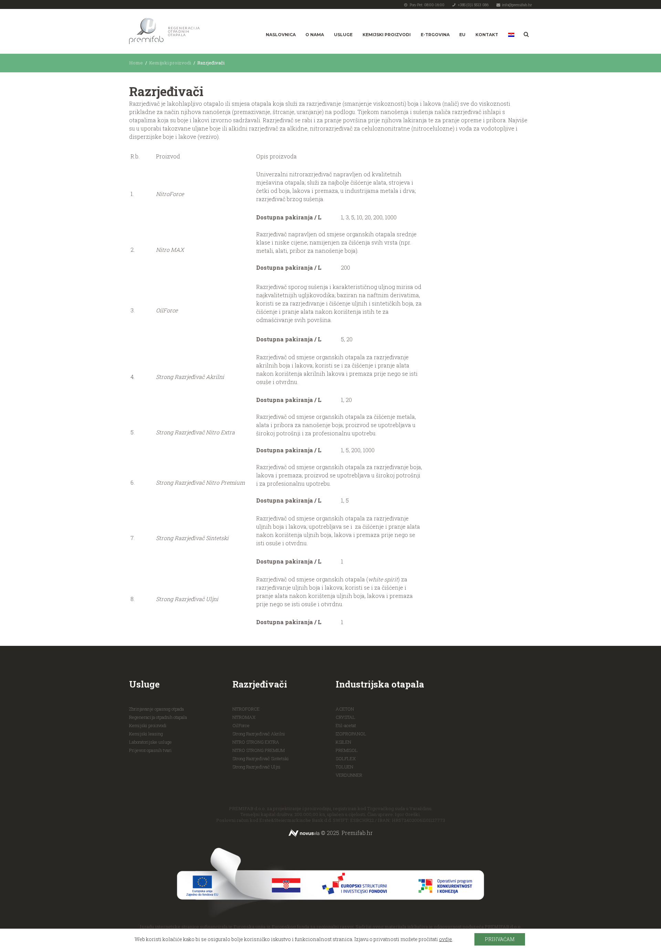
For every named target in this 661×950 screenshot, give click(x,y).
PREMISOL (347, 750)
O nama (314, 34)
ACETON (345, 709)
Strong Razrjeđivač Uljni (256, 767)
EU (462, 34)
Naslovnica (281, 34)
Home (136, 63)
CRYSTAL (345, 717)
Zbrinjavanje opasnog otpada (156, 709)
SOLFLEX (346, 758)
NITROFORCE (246, 709)
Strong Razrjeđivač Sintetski (260, 758)
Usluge (343, 34)
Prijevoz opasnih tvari (150, 750)
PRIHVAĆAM (500, 939)
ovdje (445, 939)
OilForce (241, 725)
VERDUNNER (349, 775)
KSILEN (343, 742)
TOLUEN (344, 767)
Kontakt (486, 34)
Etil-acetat (346, 725)
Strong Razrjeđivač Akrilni (258, 734)
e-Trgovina (435, 34)
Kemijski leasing (146, 734)
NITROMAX (243, 717)
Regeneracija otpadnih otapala (158, 717)
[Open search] (525, 34)
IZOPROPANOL (351, 734)
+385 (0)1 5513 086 (473, 4)
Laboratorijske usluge (150, 742)
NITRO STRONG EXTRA (255, 742)
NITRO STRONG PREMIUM (258, 750)
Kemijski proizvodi (387, 34)
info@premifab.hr (517, 4)
